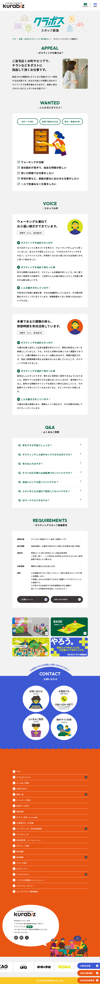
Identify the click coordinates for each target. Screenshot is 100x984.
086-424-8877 (23, 929)
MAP (29, 927)
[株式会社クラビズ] (13, 5)
